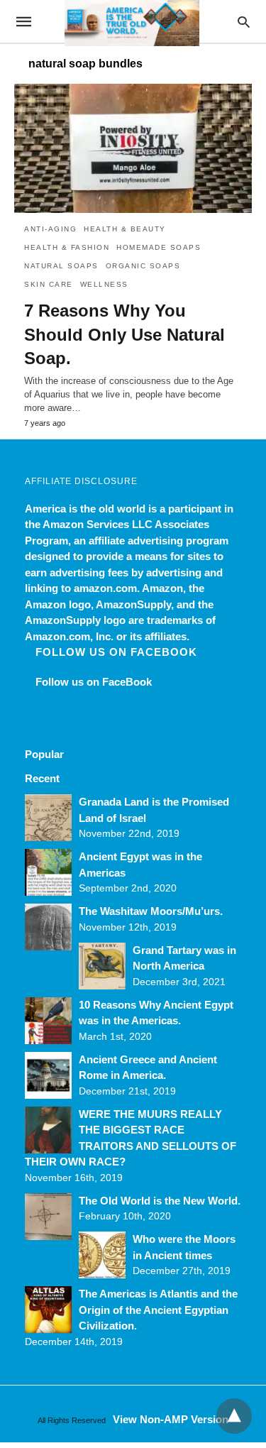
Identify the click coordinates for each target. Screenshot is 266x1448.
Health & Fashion (66, 247)
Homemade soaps (158, 247)
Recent (42, 778)
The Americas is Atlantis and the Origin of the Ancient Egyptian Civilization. (158, 1310)
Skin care (48, 284)
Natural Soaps (61, 266)
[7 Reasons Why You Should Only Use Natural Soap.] (133, 148)
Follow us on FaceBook (116, 652)
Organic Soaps (143, 266)
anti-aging (50, 229)
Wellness (104, 284)
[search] (243, 21)
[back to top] (234, 1416)
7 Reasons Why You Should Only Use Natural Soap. (124, 334)
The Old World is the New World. (159, 1201)
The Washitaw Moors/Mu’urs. (151, 911)
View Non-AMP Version (170, 1419)
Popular (44, 754)
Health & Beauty (125, 229)
